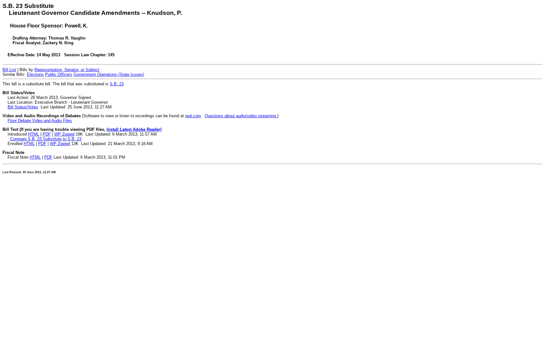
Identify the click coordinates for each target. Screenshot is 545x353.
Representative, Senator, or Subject (66, 69)
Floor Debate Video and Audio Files (40, 120)
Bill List (9, 69)
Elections (35, 74)
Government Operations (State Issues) (108, 74)
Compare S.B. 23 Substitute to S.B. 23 (45, 139)
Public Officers (58, 74)
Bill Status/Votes (23, 107)
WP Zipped (64, 134)
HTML (33, 134)
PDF (47, 134)
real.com (193, 115)
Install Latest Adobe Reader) (134, 129)
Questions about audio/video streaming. (241, 115)
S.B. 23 (117, 84)
